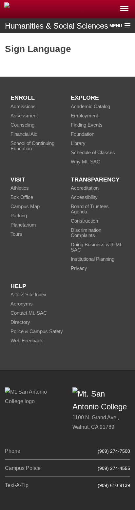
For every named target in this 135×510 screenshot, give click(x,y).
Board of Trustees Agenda (90, 209)
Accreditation (85, 188)
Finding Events (87, 125)
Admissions (23, 106)
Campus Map (25, 206)
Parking (18, 215)
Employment (84, 115)
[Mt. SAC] (67, 8)
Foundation (82, 134)
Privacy (79, 268)
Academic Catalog (90, 106)
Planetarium (23, 225)
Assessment (24, 115)
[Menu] (124, 6)
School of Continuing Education (32, 145)
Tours (16, 234)
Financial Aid (23, 134)
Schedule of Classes (93, 152)
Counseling (22, 125)
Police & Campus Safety (36, 331)
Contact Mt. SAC (28, 313)
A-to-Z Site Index (28, 294)
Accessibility (84, 197)
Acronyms (21, 303)
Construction (84, 221)
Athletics (19, 188)
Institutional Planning (92, 259)
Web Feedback (26, 340)
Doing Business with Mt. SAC (97, 247)
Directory (20, 322)
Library (78, 143)
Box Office (21, 197)
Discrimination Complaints (86, 232)
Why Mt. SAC (85, 161)
